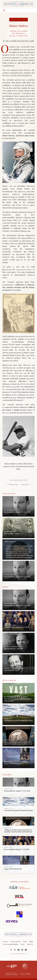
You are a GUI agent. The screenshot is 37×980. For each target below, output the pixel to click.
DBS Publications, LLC (20, 953)
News (25, 941)
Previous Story (13, 484)
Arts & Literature (15, 941)
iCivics (22, 944)
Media (31, 941)
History (5, 941)
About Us (30, 944)
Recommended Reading (10, 944)
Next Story (25, 484)
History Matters (18, 25)
